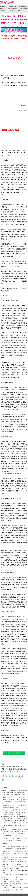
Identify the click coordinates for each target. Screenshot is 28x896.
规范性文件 (24, 6)
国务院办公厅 (16, 769)
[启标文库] (14, 32)
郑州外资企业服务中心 (14, 6)
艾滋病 (2, 771)
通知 (17, 771)
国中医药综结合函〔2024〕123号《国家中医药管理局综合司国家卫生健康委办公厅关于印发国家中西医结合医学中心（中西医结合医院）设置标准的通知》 (14, 818)
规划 (6, 771)
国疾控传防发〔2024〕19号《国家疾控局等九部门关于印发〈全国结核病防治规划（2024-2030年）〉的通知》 (14, 853)
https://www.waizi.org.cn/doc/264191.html (11, 766)
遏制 (22, 769)
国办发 (10, 769)
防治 (25, 769)
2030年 (13, 771)
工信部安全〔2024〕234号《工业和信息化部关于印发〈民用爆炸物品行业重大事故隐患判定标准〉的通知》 (14, 801)
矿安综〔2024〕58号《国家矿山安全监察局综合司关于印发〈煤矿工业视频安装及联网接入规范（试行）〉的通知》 (14, 825)
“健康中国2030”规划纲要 (15, 150)
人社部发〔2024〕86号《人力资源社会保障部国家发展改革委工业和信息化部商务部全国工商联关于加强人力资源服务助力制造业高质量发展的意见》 (14, 812)
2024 (9, 771)
